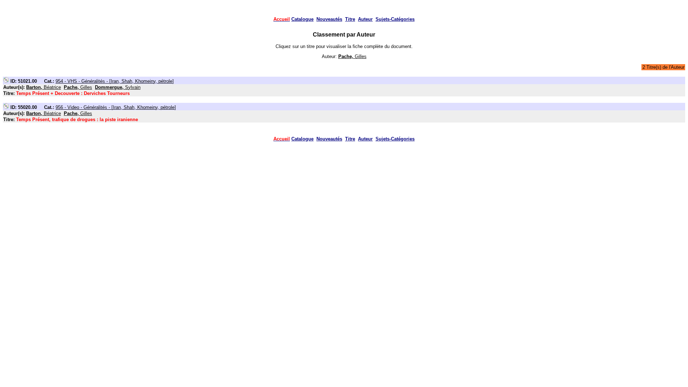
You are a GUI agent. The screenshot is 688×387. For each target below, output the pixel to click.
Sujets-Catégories (395, 19)
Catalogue (302, 19)
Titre (350, 19)
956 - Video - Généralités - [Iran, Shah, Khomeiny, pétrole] (116, 107)
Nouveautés (329, 19)
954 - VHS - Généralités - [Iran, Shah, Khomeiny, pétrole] (115, 81)
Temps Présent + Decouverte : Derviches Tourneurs (73, 93)
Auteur (365, 19)
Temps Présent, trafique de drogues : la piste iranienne (77, 119)
